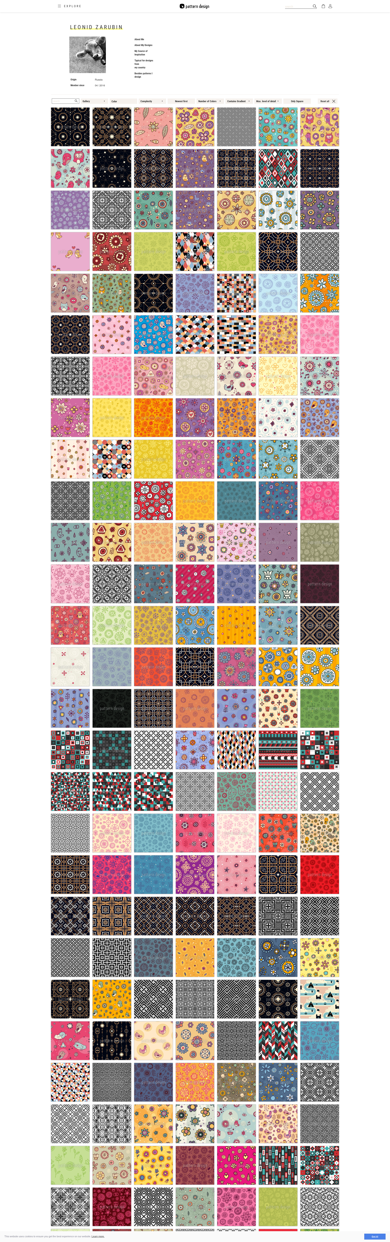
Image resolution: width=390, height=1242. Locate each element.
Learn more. (98, 1236)
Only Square (297, 101)
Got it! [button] (375, 1236)
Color (114, 101)
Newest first (181, 101)
